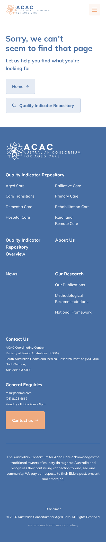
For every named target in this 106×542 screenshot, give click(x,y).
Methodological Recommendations (71, 298)
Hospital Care (18, 217)
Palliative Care (68, 185)
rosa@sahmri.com (19, 393)
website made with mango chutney (53, 525)
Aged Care (15, 185)
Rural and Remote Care (66, 220)
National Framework (73, 312)
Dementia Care (19, 206)
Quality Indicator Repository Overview (23, 247)
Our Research (69, 273)
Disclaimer (53, 509)
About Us (65, 240)
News (11, 273)
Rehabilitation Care (72, 206)
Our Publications (70, 284)
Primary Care (66, 196)
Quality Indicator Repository (35, 174)
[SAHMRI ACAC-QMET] (27, 9)
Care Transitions (20, 196)
